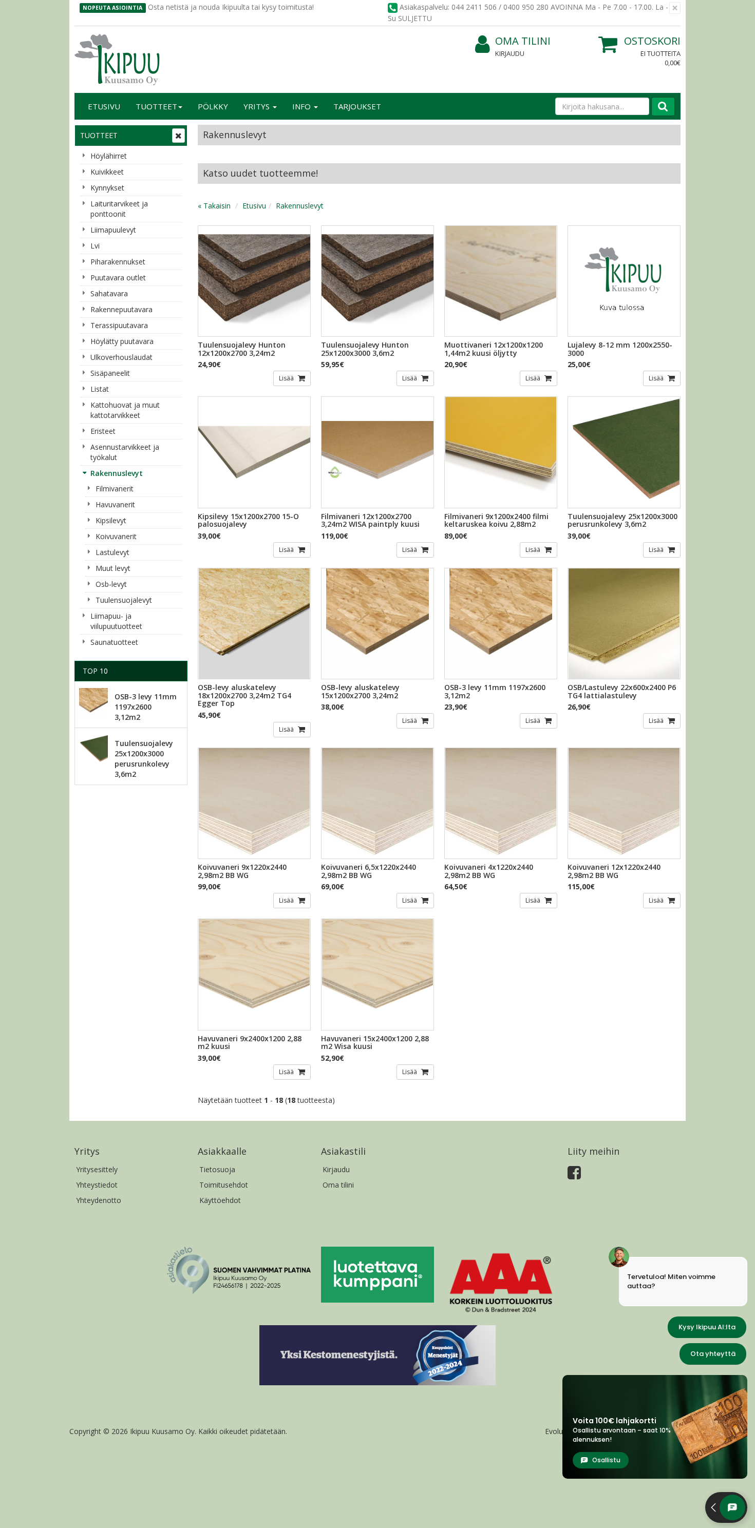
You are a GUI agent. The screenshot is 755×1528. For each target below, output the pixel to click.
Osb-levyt (111, 584)
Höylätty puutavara (122, 341)
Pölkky (213, 106)
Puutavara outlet (118, 277)
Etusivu (104, 106)
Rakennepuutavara (121, 309)
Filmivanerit (115, 488)
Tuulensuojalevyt (124, 600)
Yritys (257, 106)
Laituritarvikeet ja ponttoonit (119, 209)
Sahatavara (109, 293)
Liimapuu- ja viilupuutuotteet (116, 621)
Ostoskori (652, 41)
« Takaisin (214, 206)
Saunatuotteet (114, 642)
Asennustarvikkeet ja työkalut (124, 452)
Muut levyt (113, 568)
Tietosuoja (217, 1169)
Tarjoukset (357, 106)
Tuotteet (156, 106)
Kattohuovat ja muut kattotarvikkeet (125, 410)
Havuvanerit (115, 504)
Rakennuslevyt (116, 473)
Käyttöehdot (220, 1200)
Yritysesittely (97, 1169)
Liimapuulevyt (113, 230)
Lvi (95, 246)
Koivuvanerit (116, 536)
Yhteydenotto (98, 1200)
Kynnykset (107, 188)
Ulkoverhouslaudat (121, 357)
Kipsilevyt (111, 520)
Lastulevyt (112, 552)
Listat (99, 389)
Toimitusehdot (223, 1185)
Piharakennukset (117, 261)
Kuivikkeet (107, 172)
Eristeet (103, 431)
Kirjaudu (509, 53)
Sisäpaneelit (110, 373)
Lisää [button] (287, 378)
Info (302, 106)
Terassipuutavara (119, 325)
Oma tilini (523, 41)
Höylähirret (108, 156)
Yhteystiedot (97, 1185)
